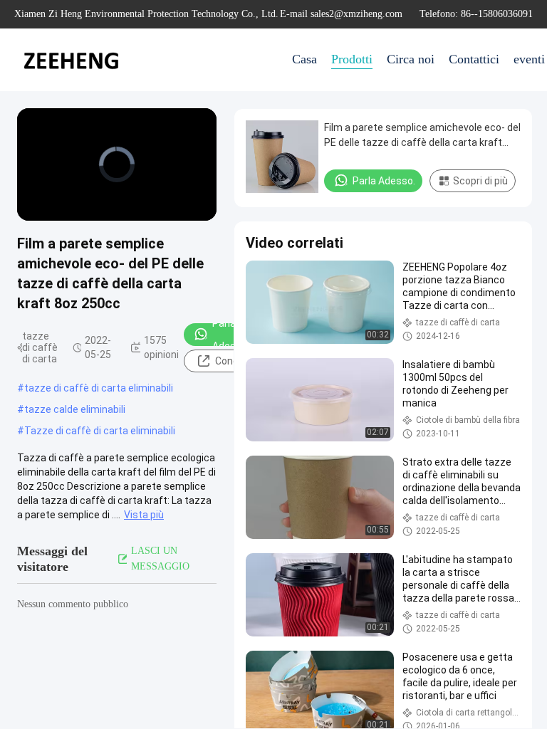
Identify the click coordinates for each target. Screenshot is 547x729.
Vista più (144, 514)
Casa (304, 59)
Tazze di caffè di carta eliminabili (99, 430)
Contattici (474, 59)
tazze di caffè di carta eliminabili (98, 388)
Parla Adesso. (230, 334)
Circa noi (410, 59)
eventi (529, 59)
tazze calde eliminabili (74, 409)
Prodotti (352, 59)
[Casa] (71, 59)
